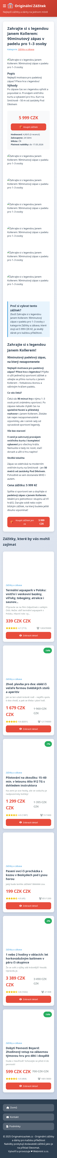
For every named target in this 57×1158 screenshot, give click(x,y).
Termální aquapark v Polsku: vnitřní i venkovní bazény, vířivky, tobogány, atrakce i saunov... (26, 596)
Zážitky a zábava (26, 49)
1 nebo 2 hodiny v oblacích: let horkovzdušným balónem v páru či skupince (27, 958)
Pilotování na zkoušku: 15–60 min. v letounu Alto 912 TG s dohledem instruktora (26, 781)
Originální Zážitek (30, 5)
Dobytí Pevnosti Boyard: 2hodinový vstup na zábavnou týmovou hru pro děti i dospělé (27, 1052)
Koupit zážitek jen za (30, 522)
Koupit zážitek (30, 126)
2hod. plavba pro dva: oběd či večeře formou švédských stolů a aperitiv (28, 688)
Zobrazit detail (30, 635)
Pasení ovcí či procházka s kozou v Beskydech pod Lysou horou (27, 875)
